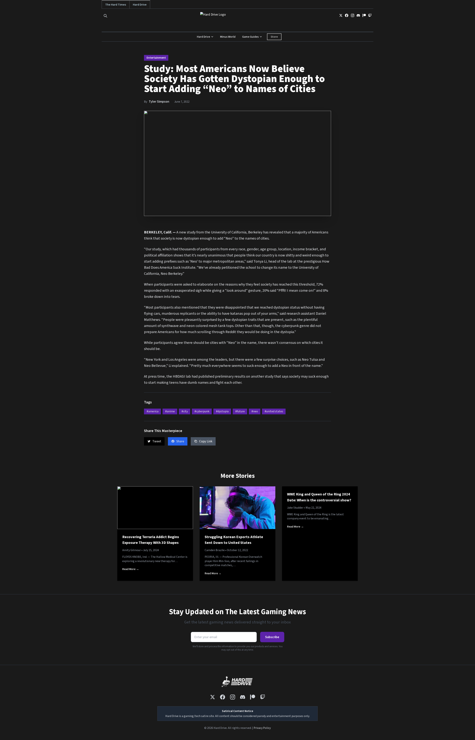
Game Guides (250, 37)
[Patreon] (364, 15)
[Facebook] (346, 15)
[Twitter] (341, 15)
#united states (274, 411)
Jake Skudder (295, 508)
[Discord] (358, 15)
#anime (170, 411)
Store (274, 37)
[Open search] (105, 16)
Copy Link (205, 441)
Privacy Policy (262, 728)
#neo (254, 411)
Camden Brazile (215, 550)
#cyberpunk (201, 411)
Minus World (227, 37)
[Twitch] (370, 15)
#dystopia (222, 411)
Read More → (130, 569)
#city (184, 411)
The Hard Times (115, 4)
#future (240, 411)
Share (180, 441)
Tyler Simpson (159, 101)
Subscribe (272, 637)
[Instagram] (352, 15)
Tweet (156, 441)
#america (152, 411)
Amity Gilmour (131, 550)
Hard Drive (140, 4)
